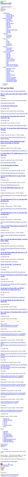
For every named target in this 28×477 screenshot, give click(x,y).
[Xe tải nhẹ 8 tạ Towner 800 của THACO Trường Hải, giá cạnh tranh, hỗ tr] (14, 285)
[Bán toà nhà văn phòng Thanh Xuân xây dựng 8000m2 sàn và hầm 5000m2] (14, 366)
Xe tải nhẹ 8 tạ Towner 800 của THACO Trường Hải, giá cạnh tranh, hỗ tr (12, 288)
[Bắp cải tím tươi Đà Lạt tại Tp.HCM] (9, 325)
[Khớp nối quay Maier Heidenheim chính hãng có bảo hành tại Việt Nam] (14, 138)
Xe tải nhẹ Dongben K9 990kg (9, 165)
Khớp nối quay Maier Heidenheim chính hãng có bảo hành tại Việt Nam (13, 142)
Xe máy (8, 41)
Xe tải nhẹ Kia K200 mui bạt (9, 106)
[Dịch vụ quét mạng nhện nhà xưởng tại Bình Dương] (13, 91)
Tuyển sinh (8, 35)
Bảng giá (5, 432)
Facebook (5, 449)
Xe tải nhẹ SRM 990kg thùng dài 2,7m (12, 187)
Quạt (7, 62)
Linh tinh (8, 73)
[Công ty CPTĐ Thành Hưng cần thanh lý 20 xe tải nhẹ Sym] (14, 223)
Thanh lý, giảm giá (10, 74)
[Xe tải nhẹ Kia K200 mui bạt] (8, 103)
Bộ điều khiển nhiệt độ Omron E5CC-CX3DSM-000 (13, 335)
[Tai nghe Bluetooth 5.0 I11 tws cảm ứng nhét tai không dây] (14, 210)
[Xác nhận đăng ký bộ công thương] (9, 461)
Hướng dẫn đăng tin (8, 440)
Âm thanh (8, 27)
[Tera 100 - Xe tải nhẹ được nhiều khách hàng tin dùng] (13, 125)
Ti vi (7, 28)
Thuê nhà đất (9, 17)
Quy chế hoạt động (7, 435)
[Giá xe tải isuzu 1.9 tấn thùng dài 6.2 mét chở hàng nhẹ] (14, 309)
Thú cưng (8, 69)
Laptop (8, 22)
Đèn (7, 63)
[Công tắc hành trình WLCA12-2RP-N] (10, 401)
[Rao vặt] (6, 4)
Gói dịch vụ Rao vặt (6, 6)
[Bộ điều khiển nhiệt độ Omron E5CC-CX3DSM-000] (13, 333)
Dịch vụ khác (9, 47)
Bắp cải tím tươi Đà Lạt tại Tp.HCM (9, 326)
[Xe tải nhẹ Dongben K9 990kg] (8, 162)
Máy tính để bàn (10, 23)
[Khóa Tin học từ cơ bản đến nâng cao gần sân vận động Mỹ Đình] (14, 354)
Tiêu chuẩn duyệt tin (8, 436)
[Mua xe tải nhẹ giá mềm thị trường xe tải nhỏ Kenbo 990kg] (14, 236)
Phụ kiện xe (9, 45)
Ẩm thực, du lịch (10, 71)
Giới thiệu (5, 431)
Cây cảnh (8, 76)
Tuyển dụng (9, 36)
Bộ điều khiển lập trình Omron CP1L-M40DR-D (12, 377)
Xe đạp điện (9, 44)
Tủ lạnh (8, 53)
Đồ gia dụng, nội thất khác (12, 65)
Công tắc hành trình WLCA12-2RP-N (9, 403)
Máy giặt (8, 54)
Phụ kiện (8, 31)
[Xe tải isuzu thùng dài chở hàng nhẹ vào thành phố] (13, 297)
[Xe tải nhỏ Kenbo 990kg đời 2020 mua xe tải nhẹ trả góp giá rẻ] (14, 249)
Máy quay (8, 26)
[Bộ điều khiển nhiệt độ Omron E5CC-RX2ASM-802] (13, 393)
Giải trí (7, 72)
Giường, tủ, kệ (9, 58)
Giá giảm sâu (9, 14)
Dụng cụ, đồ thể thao (11, 77)
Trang (2, 321)
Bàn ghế (8, 56)
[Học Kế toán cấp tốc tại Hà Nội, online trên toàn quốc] (13, 384)
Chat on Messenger (13, 475)
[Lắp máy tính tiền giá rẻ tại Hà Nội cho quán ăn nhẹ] (13, 272)
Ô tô (7, 40)
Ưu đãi (5, 437)
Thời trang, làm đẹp (10, 68)
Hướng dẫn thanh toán (8, 441)
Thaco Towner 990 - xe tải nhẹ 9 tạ (11, 264)
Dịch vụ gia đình (10, 50)
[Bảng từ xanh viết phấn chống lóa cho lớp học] (12, 410)
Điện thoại (8, 19)
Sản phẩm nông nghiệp (11, 81)
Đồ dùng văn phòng (10, 78)
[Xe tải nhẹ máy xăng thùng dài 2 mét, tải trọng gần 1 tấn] (14, 113)
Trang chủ (5, 83)
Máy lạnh (8, 55)
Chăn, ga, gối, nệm (10, 59)
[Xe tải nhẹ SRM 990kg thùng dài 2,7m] (10, 185)
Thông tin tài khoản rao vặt (9, 439)
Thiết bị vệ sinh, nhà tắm (12, 64)
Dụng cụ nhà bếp (10, 60)
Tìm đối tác (8, 49)
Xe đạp (8, 42)
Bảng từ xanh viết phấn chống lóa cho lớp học (11, 411)
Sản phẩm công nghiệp (11, 80)
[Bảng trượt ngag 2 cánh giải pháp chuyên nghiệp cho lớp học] (14, 343)
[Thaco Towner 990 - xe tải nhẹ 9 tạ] (9, 261)
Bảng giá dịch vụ (7, 434)
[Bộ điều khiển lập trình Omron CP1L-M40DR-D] (12, 375)
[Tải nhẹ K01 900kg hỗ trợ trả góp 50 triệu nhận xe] (13, 173)
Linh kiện (8, 32)
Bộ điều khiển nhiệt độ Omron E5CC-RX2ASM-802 (13, 394)
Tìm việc (8, 37)
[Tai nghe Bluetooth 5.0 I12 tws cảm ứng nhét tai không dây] (14, 196)
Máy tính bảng (9, 20)
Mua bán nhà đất (10, 15)
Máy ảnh (8, 24)
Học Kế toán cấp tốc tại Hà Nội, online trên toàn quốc (13, 385)
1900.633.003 (4, 445)
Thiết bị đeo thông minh (11, 29)
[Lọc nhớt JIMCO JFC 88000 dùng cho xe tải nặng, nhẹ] (14, 150)
